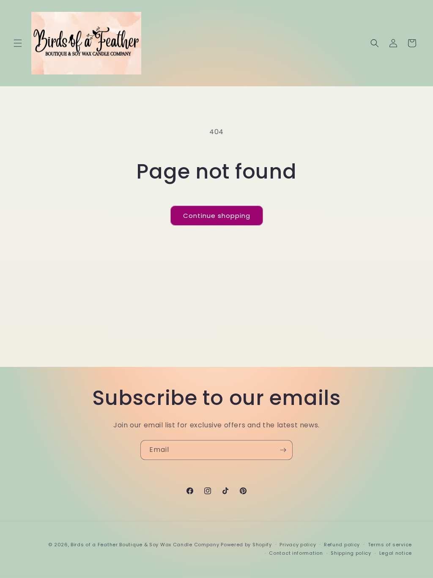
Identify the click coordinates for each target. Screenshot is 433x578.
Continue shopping (216, 215)
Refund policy (342, 544)
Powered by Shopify (246, 544)
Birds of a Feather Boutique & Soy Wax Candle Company (145, 544)
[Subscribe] (283, 450)
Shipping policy (351, 553)
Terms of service (390, 544)
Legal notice (395, 553)
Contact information (296, 553)
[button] (17, 43)
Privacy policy (298, 544)
